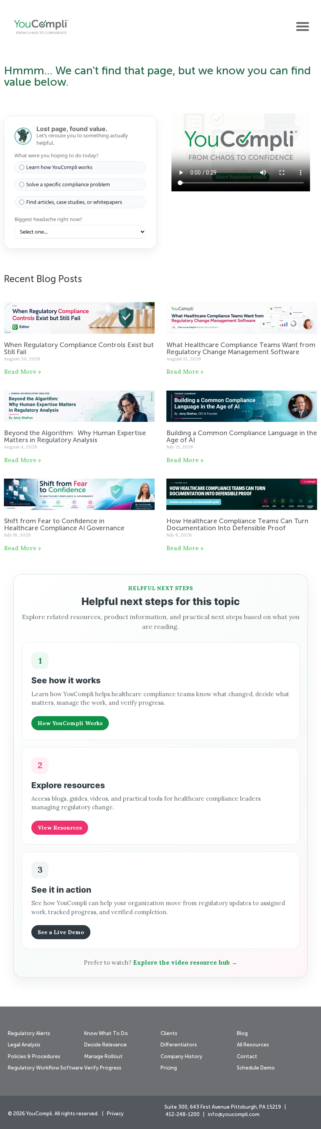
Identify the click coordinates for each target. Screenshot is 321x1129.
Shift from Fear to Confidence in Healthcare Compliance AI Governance (65, 525)
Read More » (22, 371)
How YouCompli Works (70, 723)
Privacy (115, 1113)
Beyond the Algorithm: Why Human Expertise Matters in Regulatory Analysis (75, 437)
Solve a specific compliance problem (68, 184)
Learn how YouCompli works (59, 167)
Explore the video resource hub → (185, 962)
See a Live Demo (61, 932)
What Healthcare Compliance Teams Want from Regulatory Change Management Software (241, 349)
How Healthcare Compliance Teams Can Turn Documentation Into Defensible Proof (237, 525)
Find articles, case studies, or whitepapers (74, 201)
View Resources (60, 827)
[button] (302, 26)
